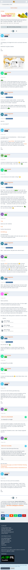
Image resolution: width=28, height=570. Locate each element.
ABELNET (9, 551)
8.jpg (2, 226)
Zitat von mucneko (6, 446)
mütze (5, 263)
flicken (12, 141)
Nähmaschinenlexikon (6, 530)
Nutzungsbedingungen (6, 538)
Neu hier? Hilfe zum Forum (7, 529)
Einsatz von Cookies (5, 539)
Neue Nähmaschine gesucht (7, 532)
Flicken (25, 143)
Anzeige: (2, 11)
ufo (26, 236)
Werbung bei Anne (5, 542)
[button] (2, 2)
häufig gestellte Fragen (6, 527)
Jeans (10, 141)
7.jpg (2, 221)
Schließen (12, 568)
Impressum (3, 545)
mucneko (4, 23)
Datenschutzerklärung (6, 540)
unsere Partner (4, 533)
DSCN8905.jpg (4, 232)
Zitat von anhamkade (7, 417)
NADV (13, 551)
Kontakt (3, 543)
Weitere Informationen (5, 568)
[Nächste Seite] (17, 31)
